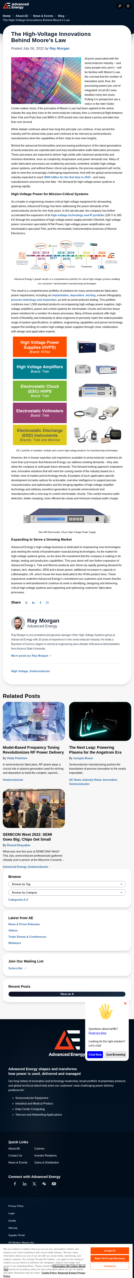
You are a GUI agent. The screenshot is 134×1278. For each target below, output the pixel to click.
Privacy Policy (16, 1206)
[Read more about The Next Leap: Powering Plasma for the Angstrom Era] (100, 723)
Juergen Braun (83, 758)
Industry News (92, 779)
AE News (75, 779)
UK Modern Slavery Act (21, 1242)
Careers (39, 1148)
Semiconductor (39, 671)
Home (7, 15)
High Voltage (19, 671)
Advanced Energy (15, 866)
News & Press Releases (24, 924)
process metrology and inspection (34, 299)
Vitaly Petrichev (17, 758)
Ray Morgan (59, 48)
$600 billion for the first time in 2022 (67, 177)
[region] (66, 1261)
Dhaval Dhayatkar (18, 845)
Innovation (110, 779)
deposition (77, 295)
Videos (13, 930)
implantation (60, 295)
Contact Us (15, 1155)
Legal (11, 1213)
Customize (110, 1266)
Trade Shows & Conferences (27, 936)
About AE (22, 15)
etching (91, 295)
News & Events (43, 15)
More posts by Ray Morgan (30, 655)
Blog (61, 15)
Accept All (109, 1250)
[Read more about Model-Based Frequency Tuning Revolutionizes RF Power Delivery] (34, 723)
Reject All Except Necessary (110, 1258)
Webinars (14, 943)
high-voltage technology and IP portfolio (77, 215)
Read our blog (97, 1033)
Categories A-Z (18, 899)
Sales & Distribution (46, 1162)
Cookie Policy (49, 1273)
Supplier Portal (16, 1235)
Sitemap (12, 1227)
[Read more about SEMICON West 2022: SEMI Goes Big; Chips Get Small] (34, 810)
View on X (67, 994)
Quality (12, 1220)
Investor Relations (45, 1155)
